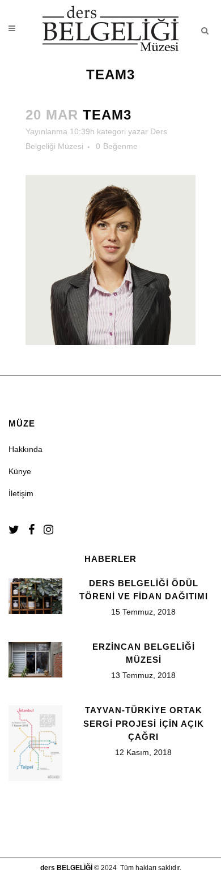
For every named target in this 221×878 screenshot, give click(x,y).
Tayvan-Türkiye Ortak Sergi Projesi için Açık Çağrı (143, 723)
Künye (19, 471)
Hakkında (25, 449)
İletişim (20, 493)
